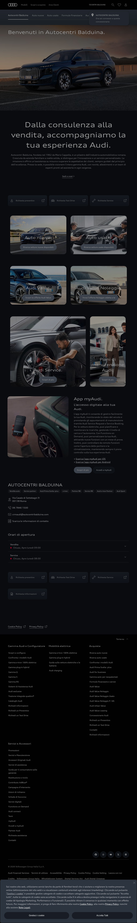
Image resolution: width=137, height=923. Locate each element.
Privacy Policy (112, 904)
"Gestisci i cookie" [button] (15, 893)
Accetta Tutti (102, 915)
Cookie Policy (86, 904)
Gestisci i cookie (36, 915)
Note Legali (24, 907)
